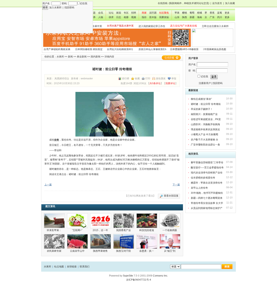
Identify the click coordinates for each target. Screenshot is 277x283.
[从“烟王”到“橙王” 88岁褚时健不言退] (169, 241)
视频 (133, 17)
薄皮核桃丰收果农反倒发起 (206, 129)
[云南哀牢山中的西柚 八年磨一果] (77, 241)
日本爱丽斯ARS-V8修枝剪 (184, 49)
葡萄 (192, 12)
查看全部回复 (171, 195)
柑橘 (199, 12)
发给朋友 (161, 78)
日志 (118, 17)
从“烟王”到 (170, 251)
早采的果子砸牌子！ (202, 109)
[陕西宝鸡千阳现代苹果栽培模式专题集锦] (123, 241)
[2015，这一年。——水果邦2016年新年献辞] (100, 220)
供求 (111, 17)
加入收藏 (230, 3)
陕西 (184, 17)
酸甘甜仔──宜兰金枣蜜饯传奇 (207, 167)
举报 (173, 78)
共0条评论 (155, 83)
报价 (144, 17)
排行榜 (125, 78)
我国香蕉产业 (123, 230)
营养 (93, 17)
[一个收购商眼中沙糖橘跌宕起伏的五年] (169, 220)
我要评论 (170, 83)
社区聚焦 (164, 12)
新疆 (192, 17)
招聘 (133, 12)
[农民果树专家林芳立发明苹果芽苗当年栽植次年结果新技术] (54, 241)
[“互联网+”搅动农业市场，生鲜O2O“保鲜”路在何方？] (77, 220)
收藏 (137, 78)
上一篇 (48, 184)
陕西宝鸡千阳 (123, 251)
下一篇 (176, 184)
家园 (118, 12)
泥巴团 (153, 12)
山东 (177, 17)
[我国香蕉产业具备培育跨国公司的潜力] (123, 220)
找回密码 (69, 7)
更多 (227, 12)
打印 (147, 78)
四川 (219, 17)
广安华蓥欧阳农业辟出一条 (206, 144)
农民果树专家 (54, 251)
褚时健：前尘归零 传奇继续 (206, 104)
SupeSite (128, 275)
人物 (100, 17)
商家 (144, 12)
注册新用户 (205, 83)
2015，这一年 (101, 230)
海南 (199, 17)
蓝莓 (219, 12)
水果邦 (60, 56)
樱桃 (184, 12)
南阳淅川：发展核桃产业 (205, 114)
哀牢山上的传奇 (199, 187)
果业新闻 (82, 56)
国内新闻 (95, 56)
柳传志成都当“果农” (201, 99)
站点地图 (59, 266)
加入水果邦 (55, 7)
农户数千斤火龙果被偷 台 (205, 139)
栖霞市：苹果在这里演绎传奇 (206, 182)
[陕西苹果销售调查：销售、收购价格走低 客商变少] (100, 241)
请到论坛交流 (201, 3)
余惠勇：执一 (147, 251)
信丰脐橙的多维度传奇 (203, 177)
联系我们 (84, 266)
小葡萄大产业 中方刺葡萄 (205, 134)
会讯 (100, 12)
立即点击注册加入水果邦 (215, 26)
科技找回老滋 (147, 230)
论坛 (111, 12)
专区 (126, 12)
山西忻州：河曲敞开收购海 (206, 124)
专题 (93, 12)
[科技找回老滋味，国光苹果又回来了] (146, 220)
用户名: (192, 64)
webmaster (87, 78)
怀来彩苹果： (54, 230)
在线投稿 (162, 3)
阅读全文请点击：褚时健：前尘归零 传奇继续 (74, 174)
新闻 (70, 56)
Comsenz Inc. (160, 275)
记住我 (83, 3)
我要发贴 (164, 17)
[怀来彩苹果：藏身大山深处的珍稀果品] (54, 220)
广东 (212, 17)
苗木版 (153, 17)
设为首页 (217, 3)
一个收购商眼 (170, 230)
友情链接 (72, 266)
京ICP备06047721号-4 (138, 279)
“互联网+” (77, 230)
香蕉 (212, 12)
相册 (126, 17)
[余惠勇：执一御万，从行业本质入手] (146, 241)
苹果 (177, 12)
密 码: (192, 70)
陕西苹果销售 (100, 251)
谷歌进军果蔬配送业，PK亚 (206, 119)
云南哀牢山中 (77, 251)
